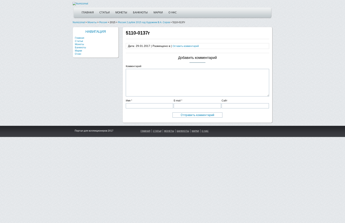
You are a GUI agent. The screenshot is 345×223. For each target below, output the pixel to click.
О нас (173, 12)
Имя (129, 100)
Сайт (224, 100)
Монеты (121, 12)
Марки (158, 12)
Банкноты (140, 12)
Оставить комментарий (185, 46)
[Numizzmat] (80, 3)
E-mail (178, 100)
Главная (88, 12)
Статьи (104, 12)
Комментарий (133, 66)
